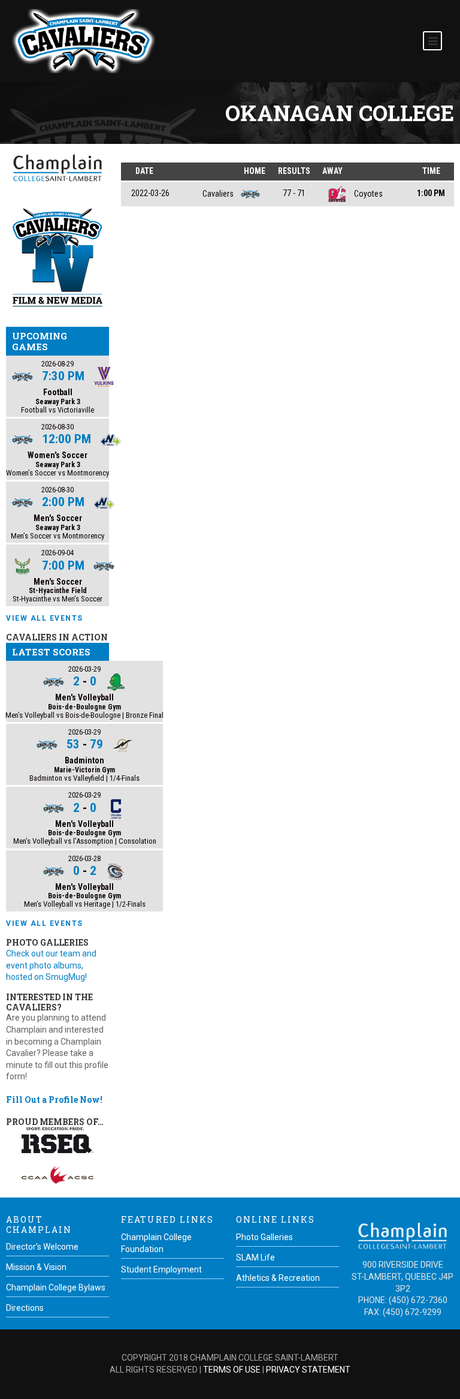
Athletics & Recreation (278, 1278)
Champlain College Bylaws (55, 1287)
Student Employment (161, 1269)
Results (294, 171)
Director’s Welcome (42, 1246)
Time (431, 171)
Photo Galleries (264, 1237)
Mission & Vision (36, 1267)
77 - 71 (294, 193)
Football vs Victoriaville (57, 409)
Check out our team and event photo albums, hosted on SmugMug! (51, 965)
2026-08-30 (57, 426)
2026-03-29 (84, 668)
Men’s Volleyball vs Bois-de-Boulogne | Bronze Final (84, 715)
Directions (25, 1308)
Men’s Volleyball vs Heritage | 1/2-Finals (85, 903)
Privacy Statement (308, 1369)
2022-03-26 (150, 193)
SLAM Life (255, 1257)
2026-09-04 (57, 552)
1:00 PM (431, 193)
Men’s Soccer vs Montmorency (57, 535)
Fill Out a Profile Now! (54, 1099)
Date (144, 171)
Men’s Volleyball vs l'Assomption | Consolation (84, 841)
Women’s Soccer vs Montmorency (57, 472)
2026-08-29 (57, 363)
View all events (44, 618)
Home (254, 171)
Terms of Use (232, 1369)
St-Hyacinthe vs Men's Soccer (57, 598)
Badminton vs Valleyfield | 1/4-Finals (84, 778)
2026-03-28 (84, 858)
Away (332, 171)
